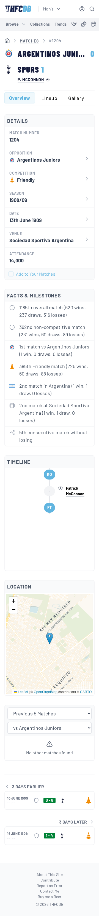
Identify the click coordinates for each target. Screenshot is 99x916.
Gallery (76, 98)
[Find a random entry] (84, 24)
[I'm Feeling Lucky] (84, 24)
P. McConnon (31, 80)
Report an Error (49, 885)
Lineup (49, 98)
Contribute (49, 880)
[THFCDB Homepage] (17, 9)
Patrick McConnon (75, 491)
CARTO (86, 691)
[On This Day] (94, 25)
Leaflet (22, 691)
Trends (61, 24)
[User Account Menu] (82, 9)
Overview (19, 98)
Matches (29, 41)
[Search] (92, 9)
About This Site (50, 874)
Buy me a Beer (49, 896)
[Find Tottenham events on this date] (94, 24)
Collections (40, 24)
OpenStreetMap (45, 691)
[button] (49, 638)
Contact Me (49, 891)
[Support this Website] (74, 24)
